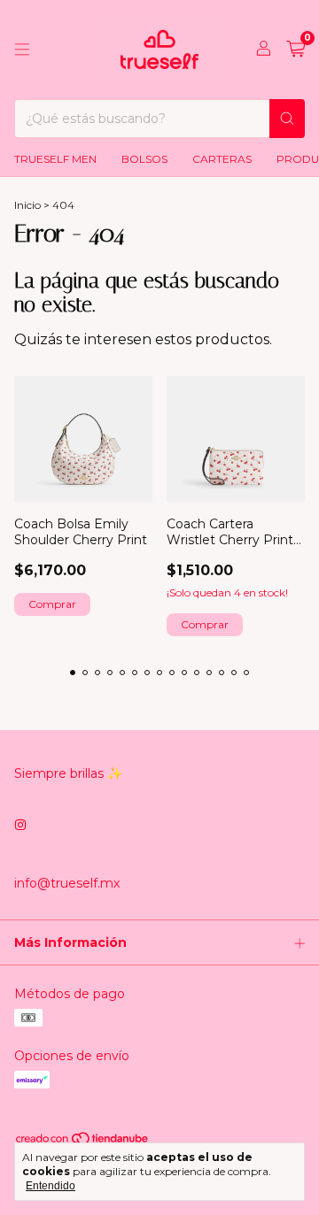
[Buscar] (287, 118)
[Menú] (22, 50)
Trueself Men (55, 158)
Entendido (50, 1186)
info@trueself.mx (67, 883)
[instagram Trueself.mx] (20, 825)
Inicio (27, 204)
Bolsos (144, 158)
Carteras (222, 158)
